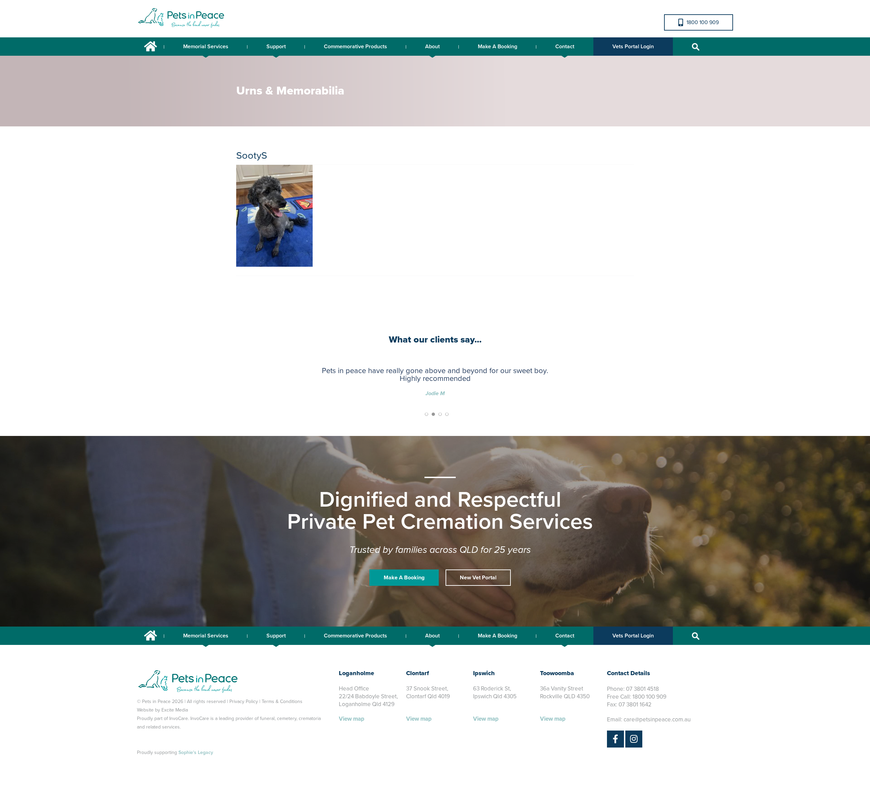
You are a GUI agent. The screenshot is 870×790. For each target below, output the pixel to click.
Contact (564, 46)
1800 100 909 (702, 22)
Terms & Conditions (282, 701)
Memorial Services (205, 46)
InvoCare (178, 718)
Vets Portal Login (633, 46)
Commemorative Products (355, 46)
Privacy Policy (243, 701)
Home (150, 46)
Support (276, 46)
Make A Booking (497, 46)
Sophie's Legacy (195, 752)
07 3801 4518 (642, 688)
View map (351, 718)
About (432, 46)
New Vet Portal (478, 577)
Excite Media (174, 710)
